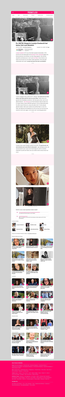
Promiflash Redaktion (27, 47)
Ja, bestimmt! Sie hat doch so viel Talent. (27, 213)
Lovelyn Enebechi (20, 52)
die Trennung (27, 101)
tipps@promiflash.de (32, 233)
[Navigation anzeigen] (13, 12)
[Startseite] (32, 12)
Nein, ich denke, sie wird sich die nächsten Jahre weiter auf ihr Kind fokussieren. (32, 218)
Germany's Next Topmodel (37, 54)
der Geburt (36, 58)
